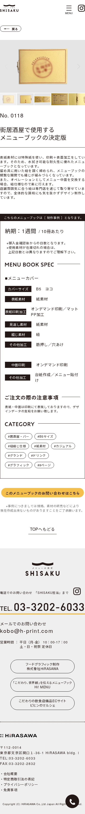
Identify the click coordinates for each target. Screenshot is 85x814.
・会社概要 (8, 773)
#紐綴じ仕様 (17, 446)
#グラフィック (18, 465)
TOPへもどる (42, 529)
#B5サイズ (45, 436)
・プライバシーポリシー (19, 784)
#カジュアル (63, 446)
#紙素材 (40, 446)
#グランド (15, 455)
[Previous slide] (6, 66)
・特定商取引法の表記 (17, 779)
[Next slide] (78, 66)
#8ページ (44, 465)
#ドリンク (38, 455)
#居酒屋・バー (18, 436)
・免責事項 (8, 789)
